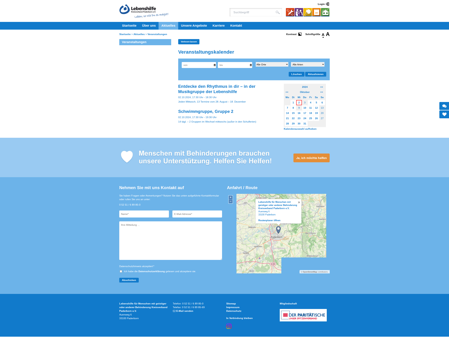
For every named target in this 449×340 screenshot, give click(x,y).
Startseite (129, 25)
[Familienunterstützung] (299, 13)
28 (287, 123)
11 (310, 107)
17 (304, 113)
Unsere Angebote (194, 25)
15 (293, 113)
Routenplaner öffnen (269, 220)
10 (304, 107)
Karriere (219, 25)
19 (316, 113)
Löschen (296, 74)
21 (287, 118)
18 (310, 113)
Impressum (232, 307)
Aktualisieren (316, 74)
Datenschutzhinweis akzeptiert (136, 266)
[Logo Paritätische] (303, 315)
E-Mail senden (184, 311)
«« (287, 92)
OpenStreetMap (310, 272)
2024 (305, 87)
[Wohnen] (325, 13)
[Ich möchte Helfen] (224, 157)
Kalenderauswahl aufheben (300, 128)
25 (310, 118)
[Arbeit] (290, 13)
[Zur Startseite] (143, 11)
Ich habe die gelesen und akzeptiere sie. (160, 271)
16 (299, 113)
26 (316, 118)
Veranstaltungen (157, 34)
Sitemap (231, 303)
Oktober (305, 92)
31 (304, 123)
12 (316, 107)
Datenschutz (233, 311)
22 (293, 118)
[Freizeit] (307, 13)
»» (321, 87)
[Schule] (316, 13)
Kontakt (236, 25)
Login (321, 4)
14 (287, 113)
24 (304, 118)
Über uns (149, 25)
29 (293, 123)
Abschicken (129, 280)
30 (299, 123)
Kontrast (291, 34)
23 (299, 118)
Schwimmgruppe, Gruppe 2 (205, 111)
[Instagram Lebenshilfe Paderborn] (229, 326)
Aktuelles (168, 25)
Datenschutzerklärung (151, 271)
